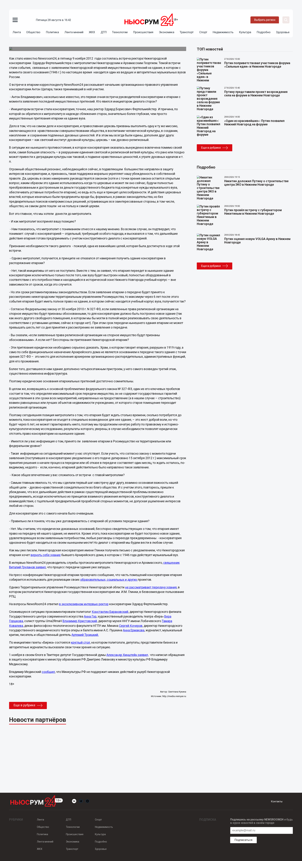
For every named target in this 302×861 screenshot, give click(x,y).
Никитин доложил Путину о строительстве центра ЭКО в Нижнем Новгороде (256, 182)
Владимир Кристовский (80, 621)
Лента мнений (73, 32)
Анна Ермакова (133, 630)
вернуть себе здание (46, 555)
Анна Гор (90, 616)
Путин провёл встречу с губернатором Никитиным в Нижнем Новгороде (253, 211)
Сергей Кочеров (130, 625)
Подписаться (243, 840)
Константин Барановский (110, 612)
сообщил (48, 672)
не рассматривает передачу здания (151, 587)
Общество (33, 32)
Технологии (120, 32)
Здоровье (282, 32)
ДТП (104, 32)
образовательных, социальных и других (109, 579)
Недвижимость (223, 32)
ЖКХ (92, 32)
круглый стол (80, 642)
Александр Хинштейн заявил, (127, 655)
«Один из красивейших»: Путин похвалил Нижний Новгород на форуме (254, 122)
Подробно (264, 32)
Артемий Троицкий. (85, 635)
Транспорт (187, 32)
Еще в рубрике (24, 705)
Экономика (166, 32)
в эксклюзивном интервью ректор (84, 604)
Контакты (276, 801)
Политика (52, 32)
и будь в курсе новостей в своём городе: (261, 821)
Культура (245, 32)
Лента (17, 32)
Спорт (203, 32)
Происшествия (143, 32)
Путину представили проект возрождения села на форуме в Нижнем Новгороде (255, 93)
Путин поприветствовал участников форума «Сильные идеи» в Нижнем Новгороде (257, 64)
